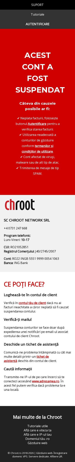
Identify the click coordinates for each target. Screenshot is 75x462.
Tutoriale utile (37, 426)
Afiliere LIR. (56, 456)
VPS (25, 456)
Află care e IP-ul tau (38, 434)
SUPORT (37, 5)
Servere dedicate (39, 456)
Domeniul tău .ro (37, 439)
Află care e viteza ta (37, 430)
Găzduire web (37, 443)
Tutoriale (37, 14)
